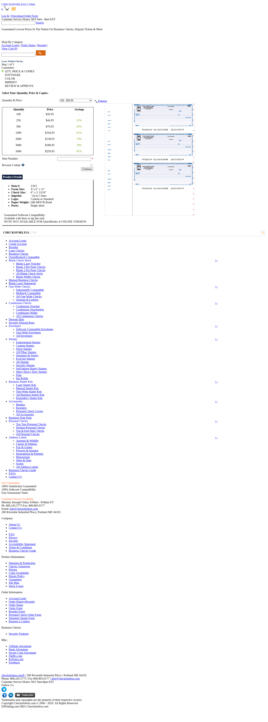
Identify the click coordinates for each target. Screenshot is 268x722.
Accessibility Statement (22, 544)
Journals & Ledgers (27, 299)
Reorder (42, 45)
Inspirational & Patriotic (29, 453)
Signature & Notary (27, 355)
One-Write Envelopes (28, 332)
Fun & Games (24, 447)
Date (19, 375)
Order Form (15, 608)
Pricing (13, 569)
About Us (14, 524)
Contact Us (15, 476)
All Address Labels (27, 466)
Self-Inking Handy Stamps (31, 368)
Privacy (13, 537)
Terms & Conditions (20, 547)
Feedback (14, 662)
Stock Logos (16, 586)
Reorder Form (17, 611)
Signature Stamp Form (22, 618)
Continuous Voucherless (30, 309)
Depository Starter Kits (29, 398)
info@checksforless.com (24, 508)
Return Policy (17, 576)
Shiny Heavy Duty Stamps (31, 371)
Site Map (14, 582)
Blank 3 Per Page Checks (30, 266)
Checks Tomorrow (19, 566)
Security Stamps (25, 365)
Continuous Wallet (26, 312)
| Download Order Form (24, 15)
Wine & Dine (23, 460)
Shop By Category (12, 42)
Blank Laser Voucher (28, 263)
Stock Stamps (24, 348)
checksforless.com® (13, 675)
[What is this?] (23, 165)
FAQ (12, 534)
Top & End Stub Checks (30, 430)
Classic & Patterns (26, 444)
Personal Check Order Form (25, 614)
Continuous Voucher (28, 306)
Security (13, 540)
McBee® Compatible (28, 293)
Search (40, 22)
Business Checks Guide (22, 470)
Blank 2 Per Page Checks (30, 270)
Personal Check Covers (29, 411)
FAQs (12, 473)
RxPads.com (16, 659)
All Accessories (25, 414)
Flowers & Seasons (27, 450)
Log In (5, 15)
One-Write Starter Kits (29, 391)
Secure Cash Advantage (22, 652)
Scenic (20, 463)
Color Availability (19, 572)
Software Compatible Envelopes (34, 329)
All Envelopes (24, 335)
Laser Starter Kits (26, 384)
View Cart (9, 48)
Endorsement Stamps (28, 342)
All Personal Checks (28, 434)
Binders (20, 404)
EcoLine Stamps (25, 358)
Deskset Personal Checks (30, 427)
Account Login (10, 45)
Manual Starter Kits (27, 388)
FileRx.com (15, 656)
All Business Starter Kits (30, 394)
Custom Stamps (25, 345)
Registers (21, 407)
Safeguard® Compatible (30, 289)
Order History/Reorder (22, 601)
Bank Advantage (18, 649)
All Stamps (22, 362)
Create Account (18, 244)
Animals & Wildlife (27, 440)
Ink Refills (22, 378)
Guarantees (15, 579)
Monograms (23, 457)
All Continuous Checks (29, 316)
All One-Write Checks (29, 296)
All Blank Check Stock (29, 273)
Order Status (28, 45)
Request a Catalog (19, 621)
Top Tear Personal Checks (31, 424)
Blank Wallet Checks (28, 276)
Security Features (19, 633)
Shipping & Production (22, 563)
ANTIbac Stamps (26, 352)
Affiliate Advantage (20, 646)
